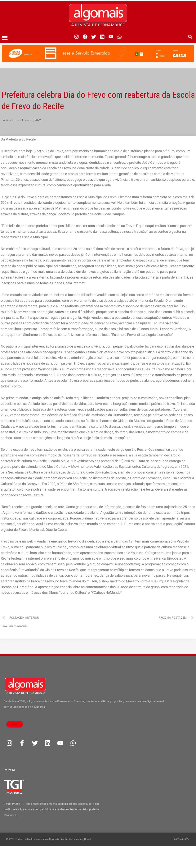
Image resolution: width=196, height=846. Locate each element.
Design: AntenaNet (181, 839)
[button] (5, 38)
